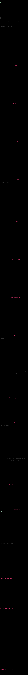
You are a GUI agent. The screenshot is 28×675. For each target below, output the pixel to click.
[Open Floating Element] (1, 672)
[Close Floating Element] (4, 672)
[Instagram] (6, 529)
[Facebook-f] (2, 529)
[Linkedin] (10, 529)
